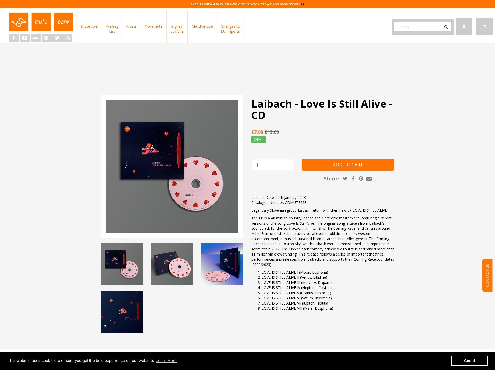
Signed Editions (177, 29)
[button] (484, 26)
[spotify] (47, 38)
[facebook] (14, 38)
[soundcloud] (36, 38)
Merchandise (202, 26)
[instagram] (25, 38)
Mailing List (112, 29)
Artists (131, 26)
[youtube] (67, 38)
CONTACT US (487, 275)
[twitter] (57, 38)
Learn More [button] (166, 360)
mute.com (89, 26)
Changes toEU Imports (230, 29)
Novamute (153, 26)
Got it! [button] (469, 361)
